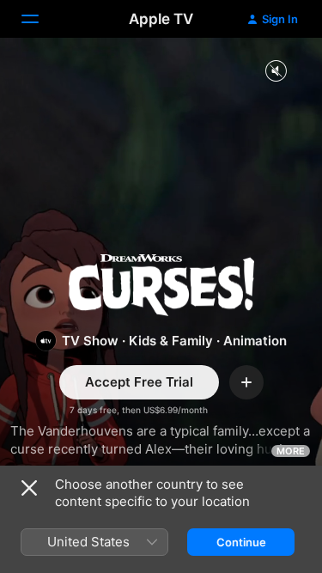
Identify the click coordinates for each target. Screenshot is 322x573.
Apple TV (161, 18)
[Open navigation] (40, 19)
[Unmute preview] (276, 71)
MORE (290, 451)
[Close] (29, 488)
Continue (241, 542)
